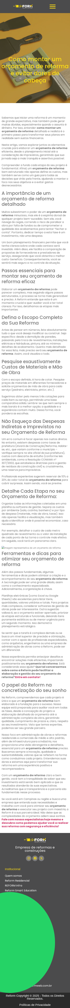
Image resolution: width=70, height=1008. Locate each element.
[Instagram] (28, 858)
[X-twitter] (41, 858)
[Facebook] (35, 858)
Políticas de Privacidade (35, 1005)
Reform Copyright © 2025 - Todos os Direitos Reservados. (35, 997)
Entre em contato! (28, 677)
